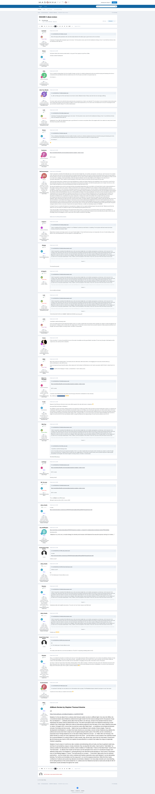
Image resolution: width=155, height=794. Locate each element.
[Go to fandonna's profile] (44, 154)
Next (70, 26)
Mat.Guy (44, 424)
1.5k (44, 348)
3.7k (44, 61)
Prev (42, 26)
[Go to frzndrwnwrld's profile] (44, 687)
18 (48, 26)
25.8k (44, 369)
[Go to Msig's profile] (44, 707)
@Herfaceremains (61, 395)
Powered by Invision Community (77, 792)
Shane (44, 51)
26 (66, 26)
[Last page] (72, 26)
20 (53, 26)
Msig (44, 702)
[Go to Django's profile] (44, 249)
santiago (44, 461)
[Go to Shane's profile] (44, 55)
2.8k (44, 492)
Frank (43, 401)
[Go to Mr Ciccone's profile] (44, 486)
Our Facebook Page (58, 9)
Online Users (49, 9)
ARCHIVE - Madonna (53, 21)
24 (62, 26)
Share (104, 21)
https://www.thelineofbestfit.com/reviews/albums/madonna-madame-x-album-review (67, 152)
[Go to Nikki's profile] (44, 363)
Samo (64, 685)
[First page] (39, 26)
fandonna (43, 150)
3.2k (44, 538)
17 (46, 26)
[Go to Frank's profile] (44, 406)
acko (44, 319)
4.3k (44, 713)
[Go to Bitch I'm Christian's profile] (44, 383)
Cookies (82, 790)
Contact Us (77, 790)
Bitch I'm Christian (43, 378)
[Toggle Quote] (51, 93)
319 (44, 160)
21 (55, 26)
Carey (44, 338)
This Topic (111, 6)
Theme (72, 790)
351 (44, 81)
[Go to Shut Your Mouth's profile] (44, 94)
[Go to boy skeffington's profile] (44, 532)
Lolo (44, 110)
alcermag (46, 20)
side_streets (44, 505)
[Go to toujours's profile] (44, 226)
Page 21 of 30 (77, 26)
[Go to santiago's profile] (44, 466)
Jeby (44, 71)
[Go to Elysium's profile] (44, 590)
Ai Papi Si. (43, 271)
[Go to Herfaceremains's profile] (44, 175)
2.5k (44, 515)
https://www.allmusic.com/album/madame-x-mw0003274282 (66, 714)
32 (44, 412)
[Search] (115, 6)
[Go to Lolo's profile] (44, 114)
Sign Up (114, 2)
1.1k (44, 232)
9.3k (44, 281)
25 (64, 26)
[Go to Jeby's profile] (44, 75)
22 (57, 26)
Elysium (44, 586)
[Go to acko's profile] (44, 323)
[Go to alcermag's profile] (40, 21)
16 (44, 26)
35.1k (45, 41)
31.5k (44, 329)
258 (44, 181)
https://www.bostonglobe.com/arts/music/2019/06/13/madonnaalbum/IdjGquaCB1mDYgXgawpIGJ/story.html (71, 509)
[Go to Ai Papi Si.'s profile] (44, 275)
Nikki (44, 359)
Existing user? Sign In (105, 2)
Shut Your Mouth (43, 90)
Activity (45, 6)
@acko (52, 368)
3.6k (44, 255)
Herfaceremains (44, 171)
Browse (40, 6)
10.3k (44, 120)
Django (44, 245)
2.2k (44, 596)
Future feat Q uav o (66, 566)
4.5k (44, 100)
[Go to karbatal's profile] (44, 35)
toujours (44, 221)
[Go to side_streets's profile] (44, 509)
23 (59, 26)
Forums (39, 9)
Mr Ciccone (44, 482)
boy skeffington (44, 527)
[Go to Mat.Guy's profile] (44, 428)
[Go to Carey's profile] (44, 342)
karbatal (44, 31)
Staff (44, 9)
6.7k (44, 434)
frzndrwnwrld (44, 682)
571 (44, 389)
